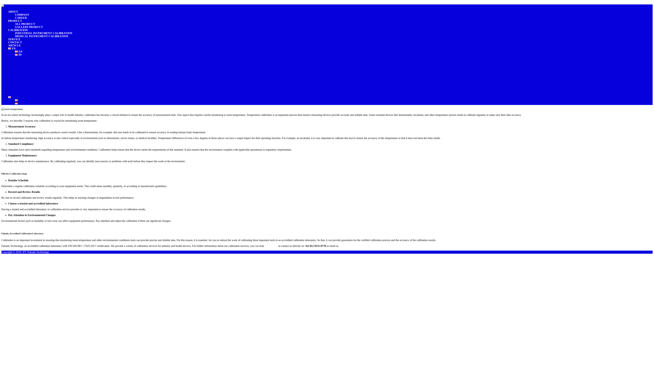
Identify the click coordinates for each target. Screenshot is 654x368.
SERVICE (14, 39)
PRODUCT (15, 20)
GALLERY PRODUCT (29, 27)
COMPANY (22, 14)
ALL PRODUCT (25, 23)
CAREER (21, 17)
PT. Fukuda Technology (36, 252)
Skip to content (9, 2)
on (266, 245)
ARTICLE (14, 45)
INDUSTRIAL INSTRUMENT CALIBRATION (43, 33)
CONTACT (15, 42)
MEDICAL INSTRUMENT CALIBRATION (41, 36)
